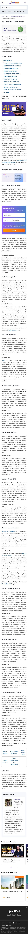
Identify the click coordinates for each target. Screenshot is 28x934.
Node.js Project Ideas (23, 752)
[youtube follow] (15, 916)
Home (3, 16)
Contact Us (9, 922)
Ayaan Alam (17, 799)
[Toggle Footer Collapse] (14, 907)
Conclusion (6, 92)
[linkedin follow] (13, 916)
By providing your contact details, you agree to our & (15, 226)
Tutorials (10, 11)
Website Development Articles (17, 16)
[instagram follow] (18, 916)
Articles (4, 11)
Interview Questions (19, 11)
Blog (7, 16)
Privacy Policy (16, 226)
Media (3, 922)
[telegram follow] (20, 916)
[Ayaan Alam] (8, 803)
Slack (3, 360)
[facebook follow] (8, 916)
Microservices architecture (9, 531)
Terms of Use (9, 226)
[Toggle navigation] (2, 2)
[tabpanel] (12, 854)
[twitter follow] (10, 916)
